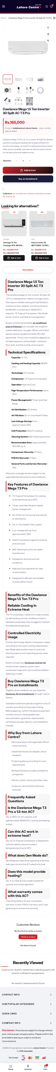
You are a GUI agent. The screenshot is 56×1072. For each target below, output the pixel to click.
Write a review (28, 936)
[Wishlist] (48, 27)
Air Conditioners (20, 193)
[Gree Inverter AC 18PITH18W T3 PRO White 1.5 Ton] (14, 223)
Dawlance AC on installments (20, 694)
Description (28, 270)
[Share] (48, 34)
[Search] (47, 6)
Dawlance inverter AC (35, 662)
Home (3, 18)
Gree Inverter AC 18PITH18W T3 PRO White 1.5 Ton (11, 244)
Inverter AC (10, 196)
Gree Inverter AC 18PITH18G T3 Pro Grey (41, 244)
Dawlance (31, 193)
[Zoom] (48, 40)
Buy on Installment (28, 179)
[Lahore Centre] (29, 6)
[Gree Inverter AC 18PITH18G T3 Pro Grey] (42, 223)
